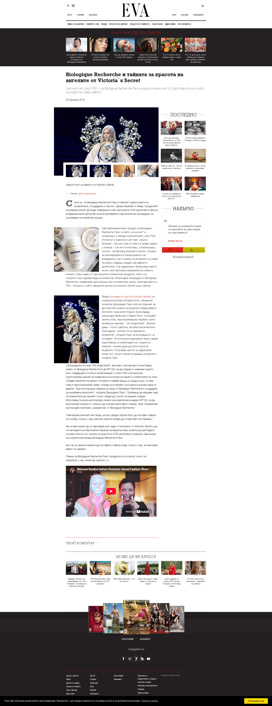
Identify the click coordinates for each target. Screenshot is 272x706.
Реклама (141, 689)
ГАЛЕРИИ (80, 15)
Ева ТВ (92, 676)
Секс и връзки (71, 690)
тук (107, 460)
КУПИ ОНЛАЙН (127, 639)
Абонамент (118, 679)
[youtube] (136, 658)
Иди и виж (70, 694)
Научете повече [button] (149, 701)
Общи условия (143, 693)
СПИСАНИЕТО (198, 15)
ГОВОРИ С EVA (92, 24)
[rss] (142, 658)
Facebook (68, 6)
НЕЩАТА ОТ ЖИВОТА (140, 24)
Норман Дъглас (175, 241)
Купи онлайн (118, 676)
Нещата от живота (73, 686)
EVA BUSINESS (184, 24)
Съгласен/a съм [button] (256, 701)
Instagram (74, 6)
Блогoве (93, 690)
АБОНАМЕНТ (145, 639)
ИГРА (174, 15)
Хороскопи (94, 683)
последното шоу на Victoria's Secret (130, 296)
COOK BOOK (157, 24)
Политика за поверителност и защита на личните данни (147, 679)
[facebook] (124, 658)
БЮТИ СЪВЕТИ (147, 33)
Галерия (93, 679)
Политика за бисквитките (147, 685)
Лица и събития (72, 676)
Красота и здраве (72, 683)
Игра (92, 686)
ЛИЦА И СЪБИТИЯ (75, 24)
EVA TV (69, 15)
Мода (68, 679)
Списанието (94, 694)
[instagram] (130, 658)
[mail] (148, 658)
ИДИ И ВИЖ (170, 24)
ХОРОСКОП (93, 15)
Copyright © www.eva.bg (170, 675)
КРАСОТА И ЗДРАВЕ (118, 24)
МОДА (104, 24)
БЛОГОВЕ (184, 15)
